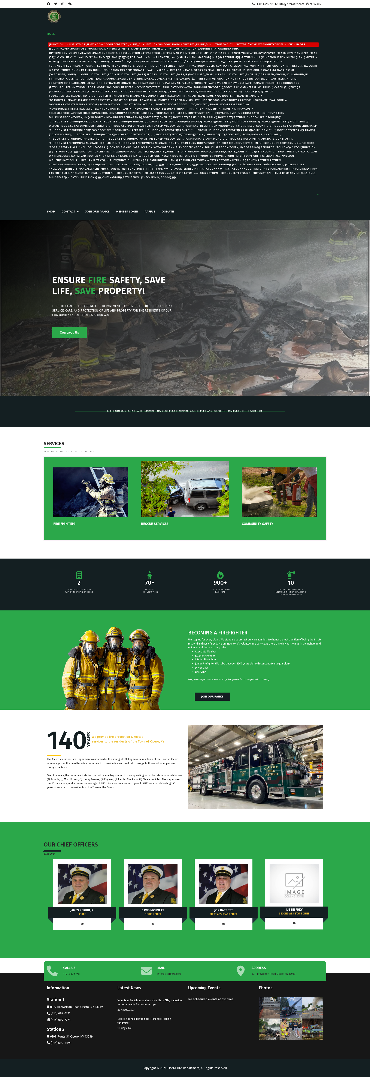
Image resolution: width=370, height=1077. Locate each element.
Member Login (127, 211)
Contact (68, 211)
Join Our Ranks (97, 211)
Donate (168, 211)
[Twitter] (55, 4)
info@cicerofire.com (291, 4)
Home (182, 105)
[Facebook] (48, 4)
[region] (185, 308)
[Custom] (70, 4)
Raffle (150, 211)
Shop (51, 211)
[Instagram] (62, 4)
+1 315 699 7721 (264, 4)
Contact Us (69, 332)
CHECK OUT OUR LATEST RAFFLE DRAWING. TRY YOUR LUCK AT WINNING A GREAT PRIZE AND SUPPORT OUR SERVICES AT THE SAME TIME (185, 411)
